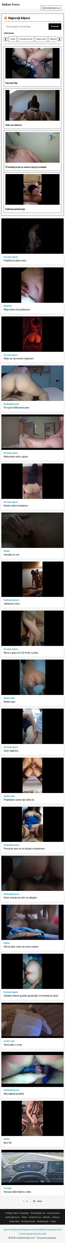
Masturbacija (43, 1221)
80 (34, 1201)
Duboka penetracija (15, 209)
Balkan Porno (11, 4)
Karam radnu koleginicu (16, 505)
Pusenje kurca (35, 1217)
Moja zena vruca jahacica (17, 309)
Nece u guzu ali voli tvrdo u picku (21, 652)
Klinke (7, 551)
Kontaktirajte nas (53, 8)
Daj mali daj (11, 83)
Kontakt (42, 1234)
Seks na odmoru (13, 125)
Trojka (12, 39)
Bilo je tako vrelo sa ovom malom (21, 946)
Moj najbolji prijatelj (14, 1093)
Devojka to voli (11, 554)
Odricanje (51, 1229)
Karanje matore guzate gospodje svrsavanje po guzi (31, 995)
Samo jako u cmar (13, 1044)
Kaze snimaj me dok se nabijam (20, 897)
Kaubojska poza (11, 404)
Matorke (53, 39)
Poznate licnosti (25, 39)
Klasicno (56, 1217)
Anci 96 (7, 1142)
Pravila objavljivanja (28, 1234)
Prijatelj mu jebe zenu (15, 260)
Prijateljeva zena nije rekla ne (19, 799)
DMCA (42, 1229)
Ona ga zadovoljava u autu (17, 1191)
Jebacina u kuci (12, 603)
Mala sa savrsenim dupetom (19, 358)
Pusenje (7, 1188)
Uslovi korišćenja (11, 1229)
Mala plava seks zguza (16, 456)
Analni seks (41, 39)
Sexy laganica (11, 750)
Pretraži (55, 26)
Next (39, 1201)
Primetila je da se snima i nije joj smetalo (26, 167)
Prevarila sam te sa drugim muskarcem (24, 848)
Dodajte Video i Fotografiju (17, 1213)
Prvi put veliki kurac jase (16, 407)
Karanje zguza (11, 257)
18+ (59, 1229)
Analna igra (9, 701)
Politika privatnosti (29, 1229)
